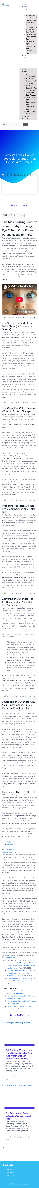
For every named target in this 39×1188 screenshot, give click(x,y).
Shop (26, 71)
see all (30, 960)
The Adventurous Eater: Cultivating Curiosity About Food (18, 1116)
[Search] (25, 124)
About (26, 58)
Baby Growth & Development (31, 19)
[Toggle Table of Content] (22, 215)
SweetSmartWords (9, 852)
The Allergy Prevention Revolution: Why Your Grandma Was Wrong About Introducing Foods (21, 973)
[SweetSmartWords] (9, 849)
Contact (26, 116)
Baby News (30, 23)
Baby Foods (30, 32)
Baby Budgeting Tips (31, 26)
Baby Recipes (31, 34)
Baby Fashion (30, 15)
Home (26, 69)
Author (9, 842)
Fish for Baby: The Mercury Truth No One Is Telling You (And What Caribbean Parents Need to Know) (21, 965)
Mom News (30, 30)
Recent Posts (11, 844)
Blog (25, 9)
